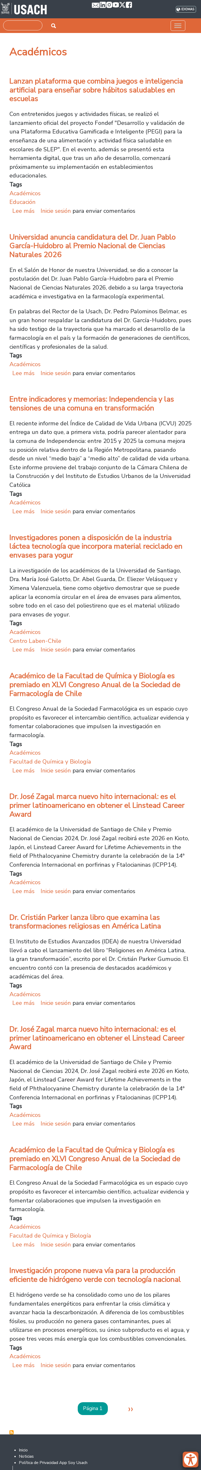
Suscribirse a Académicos (11, 1432)
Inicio (23, 1450)
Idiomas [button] (187, 9)
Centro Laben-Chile (35, 641)
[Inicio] (24, 9)
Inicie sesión (56, 211)
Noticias (26, 1456)
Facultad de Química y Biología (50, 762)
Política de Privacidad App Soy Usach (53, 1463)
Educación (22, 202)
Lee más (23, 211)
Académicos (25, 193)
